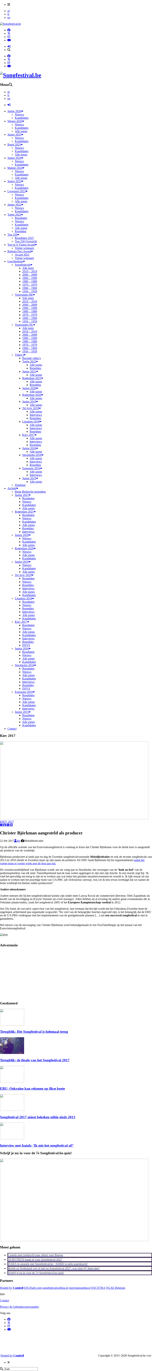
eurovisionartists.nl (80, 1287)
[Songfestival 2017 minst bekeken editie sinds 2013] (12, 1109)
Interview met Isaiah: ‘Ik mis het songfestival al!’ (37, 1145)
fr (8, 14)
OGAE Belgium (115, 1287)
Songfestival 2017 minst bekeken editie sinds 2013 (37, 1117)
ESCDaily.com (33, 1287)
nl (8, 10)
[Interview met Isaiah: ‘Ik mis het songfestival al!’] (12, 1138)
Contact (4, 1300)
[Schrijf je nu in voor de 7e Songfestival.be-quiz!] (74, 1240)
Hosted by (11, 1287)
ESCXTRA (98, 1287)
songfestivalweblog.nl (55, 1287)
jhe (18, 840)
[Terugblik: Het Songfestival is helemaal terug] (12, 1024)
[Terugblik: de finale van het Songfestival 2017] (12, 1052)
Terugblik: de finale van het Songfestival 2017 (35, 1060)
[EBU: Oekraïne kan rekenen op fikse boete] (12, 1081)
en (8, 17)
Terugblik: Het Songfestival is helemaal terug (34, 1032)
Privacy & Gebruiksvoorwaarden (19, 1306)
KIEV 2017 (7, 821)
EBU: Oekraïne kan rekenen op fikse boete (32, 1088)
